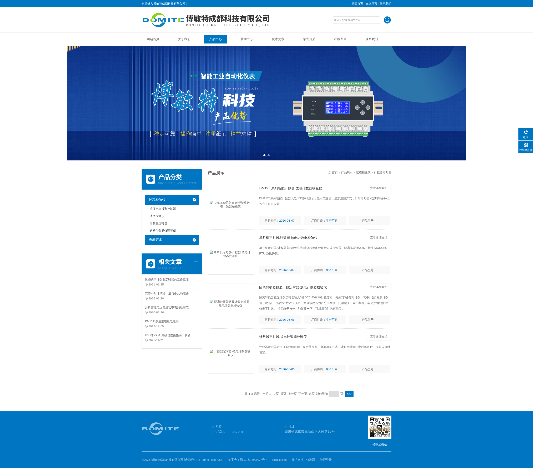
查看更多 (155, 240)
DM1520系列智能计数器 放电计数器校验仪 (290, 188)
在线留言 (371, 3)
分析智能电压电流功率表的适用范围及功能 (169, 307)
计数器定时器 (158, 223)
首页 (335, 172)
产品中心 (215, 39)
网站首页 (153, 39)
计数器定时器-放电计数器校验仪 (283, 337)
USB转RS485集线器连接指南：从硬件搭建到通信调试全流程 (169, 335)
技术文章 (278, 39)
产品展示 (347, 172)
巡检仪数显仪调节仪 (163, 230)
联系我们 (385, 3)
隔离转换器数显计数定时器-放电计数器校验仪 (293, 287)
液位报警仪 (157, 216)
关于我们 (184, 39)
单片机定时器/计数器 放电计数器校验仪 (288, 238)
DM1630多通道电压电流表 (162, 321)
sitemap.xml (279, 459)
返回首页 (357, 3)
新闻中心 (246, 39)
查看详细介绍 (378, 188)
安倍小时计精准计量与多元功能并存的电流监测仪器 (169, 293)
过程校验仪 (157, 199)
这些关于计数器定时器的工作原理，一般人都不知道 (169, 279)
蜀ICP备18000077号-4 (253, 459)
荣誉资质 (309, 39)
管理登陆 (326, 459)
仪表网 (310, 459)
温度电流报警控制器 (163, 208)
